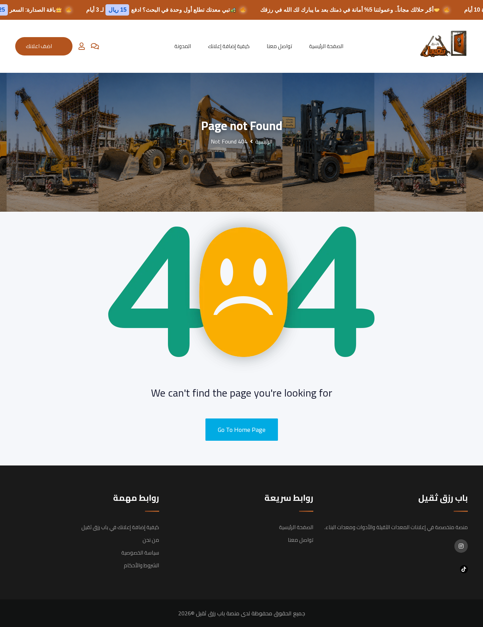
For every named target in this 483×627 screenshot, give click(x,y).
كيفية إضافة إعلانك (229, 46)
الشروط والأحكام (141, 565)
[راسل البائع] (95, 46)
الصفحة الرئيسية (326, 46)
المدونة (182, 46)
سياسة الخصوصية (140, 552)
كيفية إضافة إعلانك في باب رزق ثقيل (120, 527)
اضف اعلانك (39, 46)
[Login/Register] (81, 46)
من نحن (150, 540)
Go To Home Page (242, 429)
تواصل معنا (279, 46)
